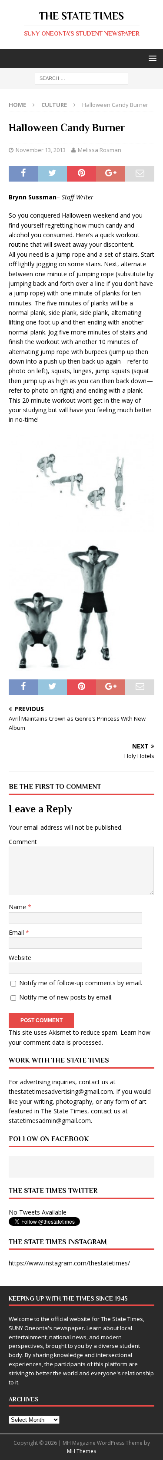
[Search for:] (81, 78)
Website (20, 957)
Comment (23, 842)
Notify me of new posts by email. (66, 997)
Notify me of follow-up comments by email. (80, 983)
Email (17, 932)
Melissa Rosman (99, 150)
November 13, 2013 (41, 150)
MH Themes (81, 1451)
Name (18, 907)
